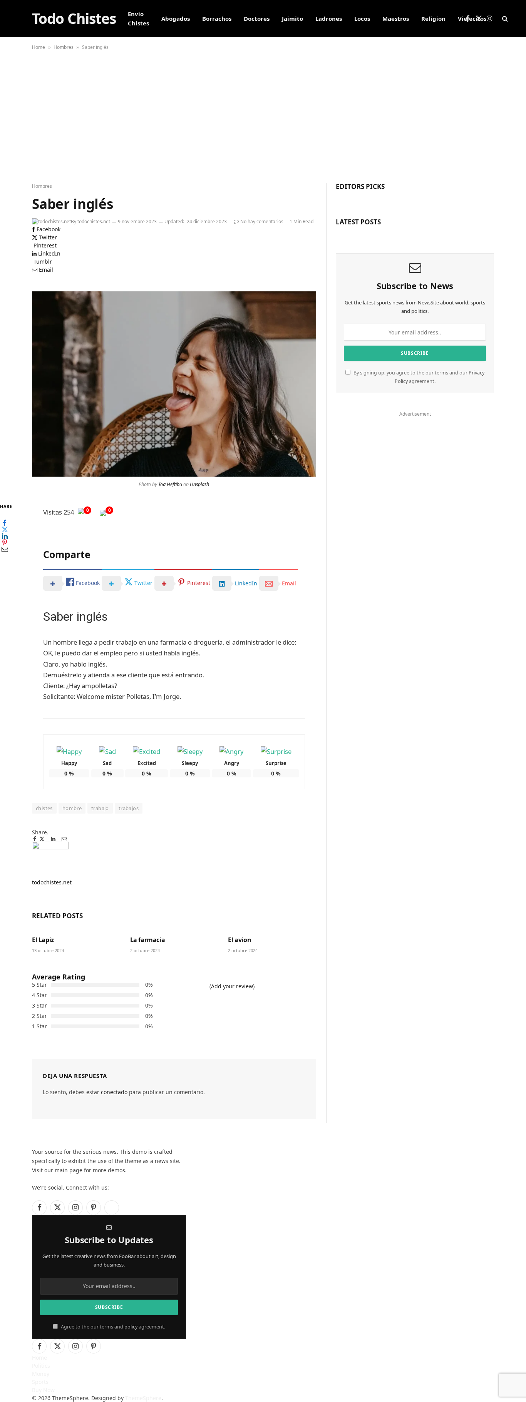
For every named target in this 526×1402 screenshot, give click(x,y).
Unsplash (199, 484)
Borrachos (216, 18)
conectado (114, 1092)
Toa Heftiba (170, 484)
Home (38, 47)
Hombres (64, 47)
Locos (362, 18)
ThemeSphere (143, 1398)
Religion (433, 18)
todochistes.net (93, 221)
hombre (72, 808)
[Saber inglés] (174, 384)
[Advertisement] (263, 117)
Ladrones (328, 18)
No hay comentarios (261, 221)
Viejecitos (472, 18)
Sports (40, 1381)
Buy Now (43, 1390)
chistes (44, 808)
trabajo (100, 808)
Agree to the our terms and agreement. (112, 1326)
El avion (239, 940)
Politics (41, 1365)
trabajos (129, 808)
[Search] (504, 18)
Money (40, 1373)
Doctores (257, 18)
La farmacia (147, 940)
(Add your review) (232, 986)
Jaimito (292, 18)
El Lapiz (43, 940)
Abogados (175, 18)
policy (130, 1326)
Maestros (395, 18)
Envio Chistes (138, 18)
